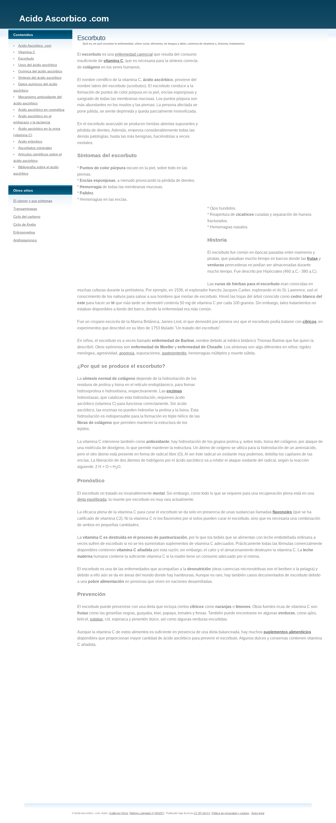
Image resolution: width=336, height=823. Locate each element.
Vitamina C (26, 52)
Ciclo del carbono (26, 216)
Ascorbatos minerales (35, 148)
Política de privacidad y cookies (230, 813)
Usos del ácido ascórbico (37, 65)
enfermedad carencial (134, 54)
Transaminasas (25, 209)
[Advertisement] (239, 128)
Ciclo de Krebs (24, 224)
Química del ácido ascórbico (40, 71)
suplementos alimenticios (287, 632)
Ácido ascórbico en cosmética (41, 110)
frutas (312, 258)
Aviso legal (257, 813)
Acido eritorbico (30, 141)
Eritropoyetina (24, 232)
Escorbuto (26, 58)
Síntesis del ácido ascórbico (39, 78)
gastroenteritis (174, 353)
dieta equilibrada (92, 499)
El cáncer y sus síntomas (32, 201)
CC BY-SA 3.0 (202, 813)
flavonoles (282, 512)
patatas (96, 619)
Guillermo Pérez (118, 813)
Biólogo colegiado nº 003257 (147, 813)
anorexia (126, 353)
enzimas (174, 391)
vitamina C (113, 61)
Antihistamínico (25, 240)
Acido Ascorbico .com (34, 46)
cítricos (309, 321)
